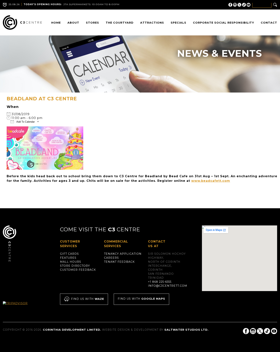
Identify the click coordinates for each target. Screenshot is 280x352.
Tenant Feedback (119, 261)
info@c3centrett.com (167, 285)
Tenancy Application (123, 253)
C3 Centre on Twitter (239, 5)
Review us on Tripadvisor (19, 307)
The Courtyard (120, 22)
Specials (178, 22)
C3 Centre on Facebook (230, 5)
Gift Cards (69, 253)
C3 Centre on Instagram (235, 5)
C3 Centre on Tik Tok (244, 5)
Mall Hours (70, 261)
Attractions (152, 22)
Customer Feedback (78, 269)
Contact (269, 22)
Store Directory (75, 265)
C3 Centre (22, 22)
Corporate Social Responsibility (223, 22)
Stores (92, 22)
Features (68, 257)
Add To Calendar (25, 121)
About (73, 22)
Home (56, 22)
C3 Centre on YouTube (248, 5)
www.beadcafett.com (210, 181)
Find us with (87, 299)
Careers (111, 257)
